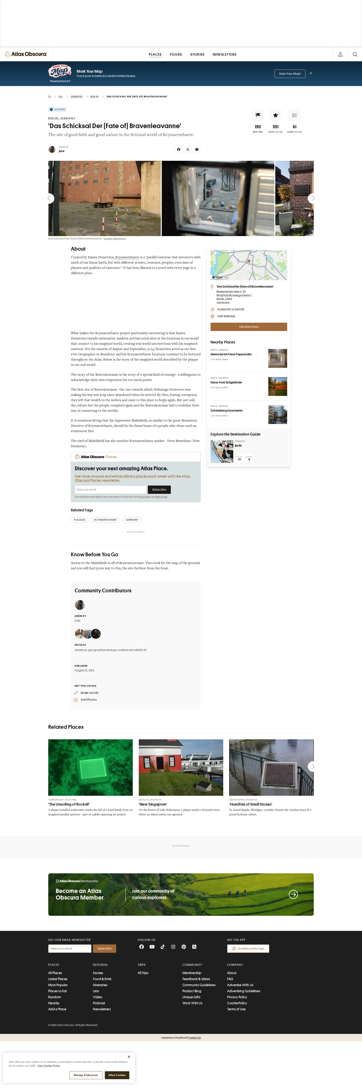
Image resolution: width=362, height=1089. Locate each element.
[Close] (129, 1057)
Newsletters (102, 1009)
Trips (142, 964)
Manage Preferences (86, 1075)
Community (192, 964)
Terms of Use (161, 497)
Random (54, 997)
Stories (98, 972)
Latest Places (57, 978)
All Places (55, 972)
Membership (192, 972)
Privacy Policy (144, 497)
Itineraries (100, 985)
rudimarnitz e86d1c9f (132, 650)
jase (61, 151)
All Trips (143, 972)
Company (235, 964)
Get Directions (248, 326)
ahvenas (81, 650)
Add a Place (57, 1009)
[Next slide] (313, 198)
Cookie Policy (237, 1003)
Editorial (100, 964)
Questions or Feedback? (181, 1037)
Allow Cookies (117, 1075)
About (231, 972)
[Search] (355, 54)
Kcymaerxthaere (127, 257)
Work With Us (192, 1003)
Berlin (238, 445)
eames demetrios (115, 238)
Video (97, 997)
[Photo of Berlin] (222, 451)
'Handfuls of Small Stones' (250, 804)
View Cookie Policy (49, 1065)
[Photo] (277, 358)
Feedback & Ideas (196, 978)
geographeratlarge (102, 650)
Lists (96, 991)
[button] (258, 115)
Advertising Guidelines (243, 991)
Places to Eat (57, 991)
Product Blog (192, 991)
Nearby (54, 1003)
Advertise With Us (240, 985)
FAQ (230, 978)
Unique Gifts (191, 997)
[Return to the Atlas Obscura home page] (26, 54)
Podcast (99, 1003)
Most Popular (58, 985)
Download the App (251, 948)
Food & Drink (102, 978)
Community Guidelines (199, 985)
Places (53, 964)
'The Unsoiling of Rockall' (69, 804)
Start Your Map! (290, 73)
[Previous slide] (49, 198)
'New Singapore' (153, 804)
